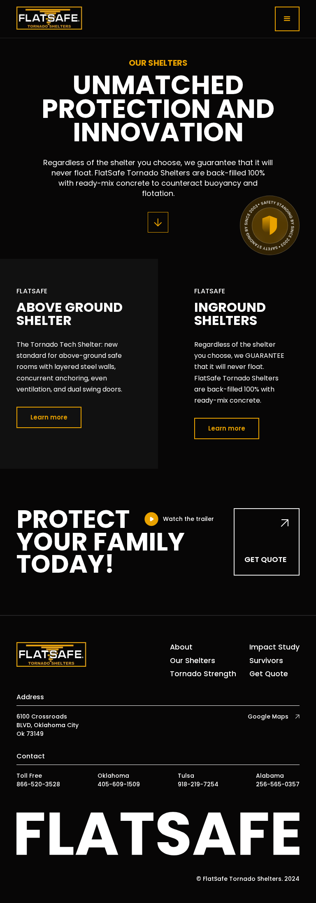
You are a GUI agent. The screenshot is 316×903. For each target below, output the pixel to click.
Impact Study (274, 647)
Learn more (48, 417)
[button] (287, 19)
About (181, 647)
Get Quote (268, 674)
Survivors (266, 661)
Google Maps (268, 716)
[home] (49, 19)
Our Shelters (192, 661)
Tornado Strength (203, 674)
